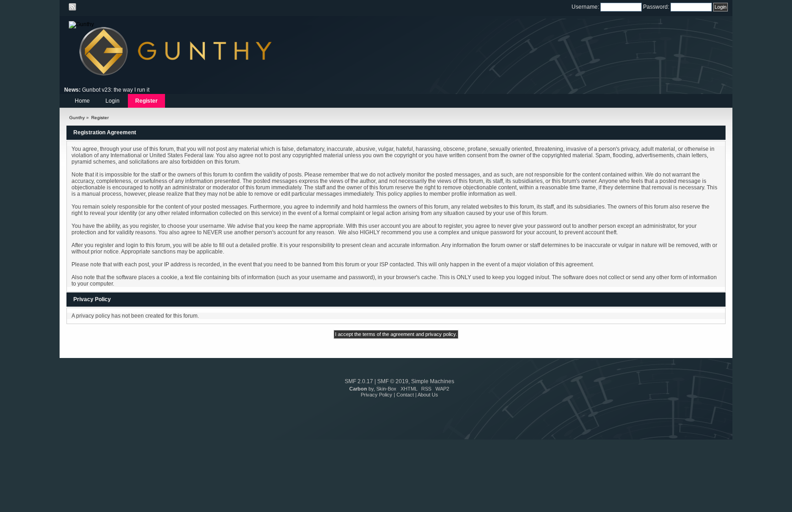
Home (82, 101)
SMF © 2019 (392, 381)
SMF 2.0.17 (359, 381)
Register (146, 101)
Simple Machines (432, 381)
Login (112, 101)
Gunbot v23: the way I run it (115, 90)
